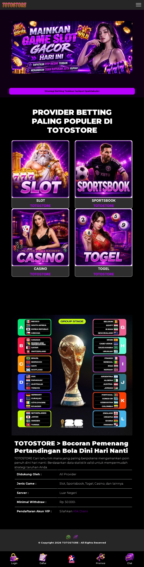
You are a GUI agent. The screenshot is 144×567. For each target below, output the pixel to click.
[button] (19, 47)
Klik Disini (80, 511)
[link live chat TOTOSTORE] (75, 538)
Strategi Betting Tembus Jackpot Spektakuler (72, 91)
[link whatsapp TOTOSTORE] (68, 538)
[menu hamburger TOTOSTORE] (138, 5)
